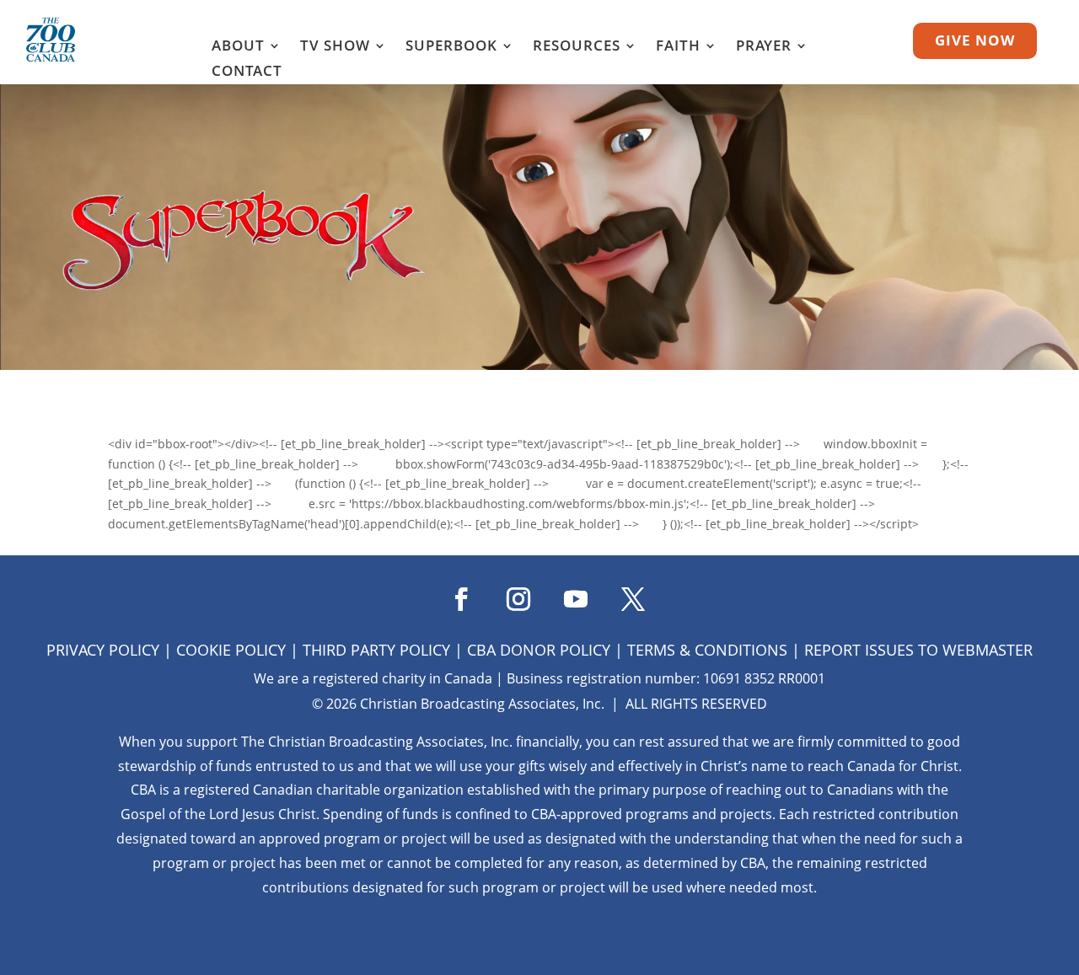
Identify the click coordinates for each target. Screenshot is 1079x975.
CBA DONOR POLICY (538, 650)
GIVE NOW (975, 40)
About (238, 47)
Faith (678, 47)
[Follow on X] (625, 593)
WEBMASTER (987, 650)
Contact (247, 72)
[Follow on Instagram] (510, 593)
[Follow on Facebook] (453, 593)
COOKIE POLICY (231, 650)
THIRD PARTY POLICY (376, 650)
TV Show (335, 47)
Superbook (451, 47)
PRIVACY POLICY (102, 650)
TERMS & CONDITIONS (707, 650)
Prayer (764, 47)
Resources (576, 47)
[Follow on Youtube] (568, 593)
